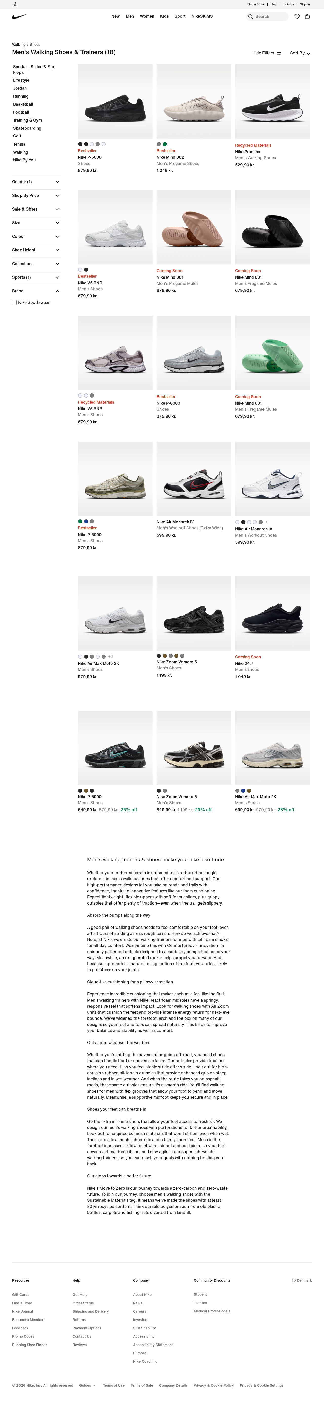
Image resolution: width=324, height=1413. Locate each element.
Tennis (19, 144)
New (115, 16)
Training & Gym (27, 120)
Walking (18, 45)
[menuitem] (278, 5)
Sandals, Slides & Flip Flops (33, 70)
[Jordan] (15, 5)
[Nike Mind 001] (194, 227)
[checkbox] (35, 302)
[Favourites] (297, 16)
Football (21, 112)
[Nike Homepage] (19, 16)
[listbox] (300, 53)
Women (147, 16)
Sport (180, 16)
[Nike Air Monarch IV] (194, 479)
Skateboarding (27, 128)
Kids (164, 16)
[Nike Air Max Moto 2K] (115, 613)
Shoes (35, 45)
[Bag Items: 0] (307, 16)
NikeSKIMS (202, 16)
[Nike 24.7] (272, 613)
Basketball (23, 104)
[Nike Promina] (272, 101)
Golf (17, 136)
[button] (36, 182)
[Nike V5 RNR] (115, 227)
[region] (33, 190)
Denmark (304, 1280)
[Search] (250, 16)
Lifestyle (21, 80)
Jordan (20, 88)
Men (130, 16)
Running (21, 96)
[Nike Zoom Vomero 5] (194, 613)
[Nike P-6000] (115, 101)
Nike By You (24, 160)
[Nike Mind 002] (194, 101)
